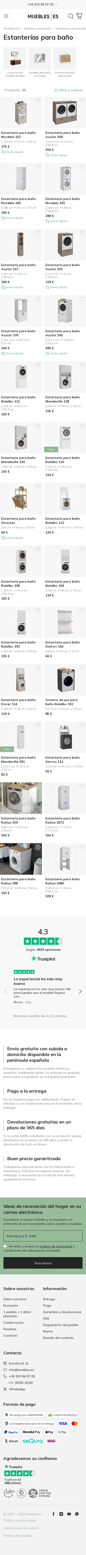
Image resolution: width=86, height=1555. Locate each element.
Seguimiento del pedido (61, 1325)
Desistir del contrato (58, 1338)
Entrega (49, 1299)
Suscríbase (43, 1263)
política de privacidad (56, 1246)
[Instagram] (63, 1514)
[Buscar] (71, 16)
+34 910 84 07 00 (22, 1376)
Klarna (48, 1331)
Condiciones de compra (21, 1528)
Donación (10, 1305)
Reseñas (9, 1329)
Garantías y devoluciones (62, 1312)
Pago (47, 1305)
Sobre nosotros (15, 1299)
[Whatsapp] (79, 1514)
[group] (43, 985)
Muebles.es (12, 28)
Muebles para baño (37, 28)
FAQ (46, 1318)
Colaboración (13, 1322)
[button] (43, 4)
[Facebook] (55, 1514)
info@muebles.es (21, 1370)
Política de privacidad (19, 1520)
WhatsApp (17, 1389)
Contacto (10, 1335)
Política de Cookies (17, 1536)
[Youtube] (71, 1514)
